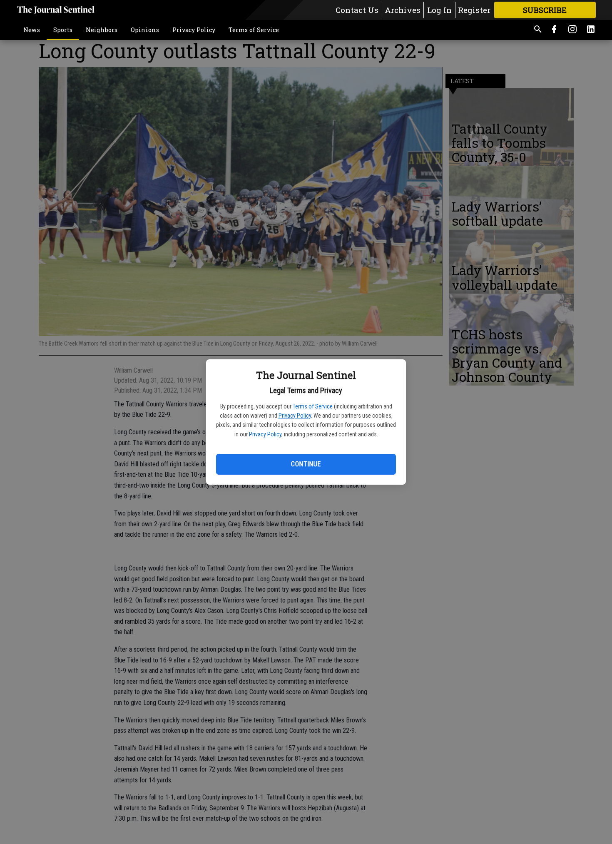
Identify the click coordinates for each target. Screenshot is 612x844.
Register (474, 10)
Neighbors (101, 30)
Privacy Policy (295, 415)
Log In (439, 10)
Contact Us (357, 10)
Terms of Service (313, 406)
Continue (306, 464)
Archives (402, 10)
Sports (62, 30)
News (31, 30)
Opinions (145, 30)
